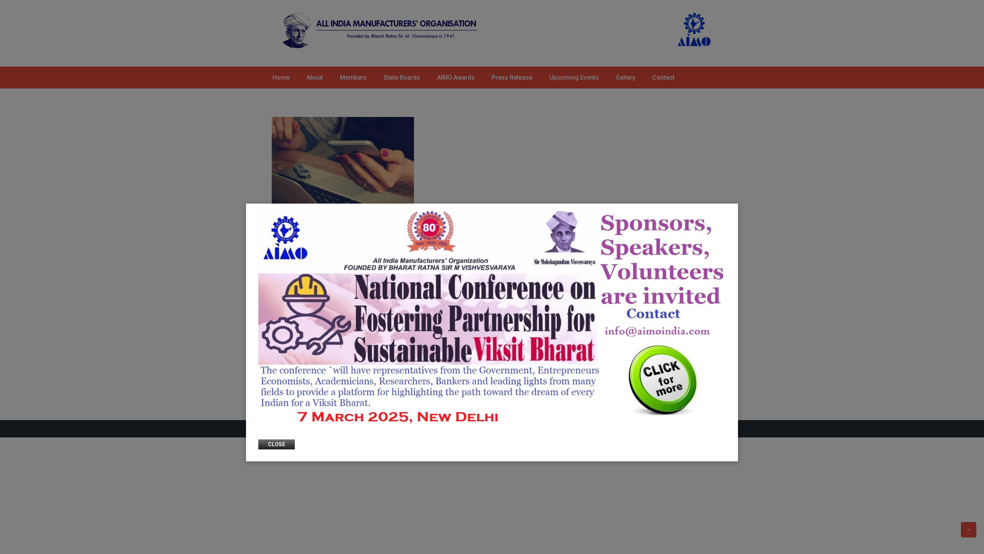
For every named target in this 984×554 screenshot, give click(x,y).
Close (276, 445)
